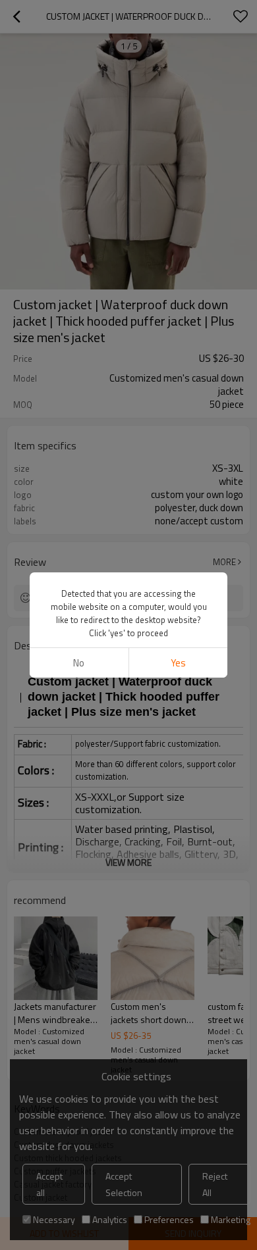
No (78, 662)
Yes (178, 662)
